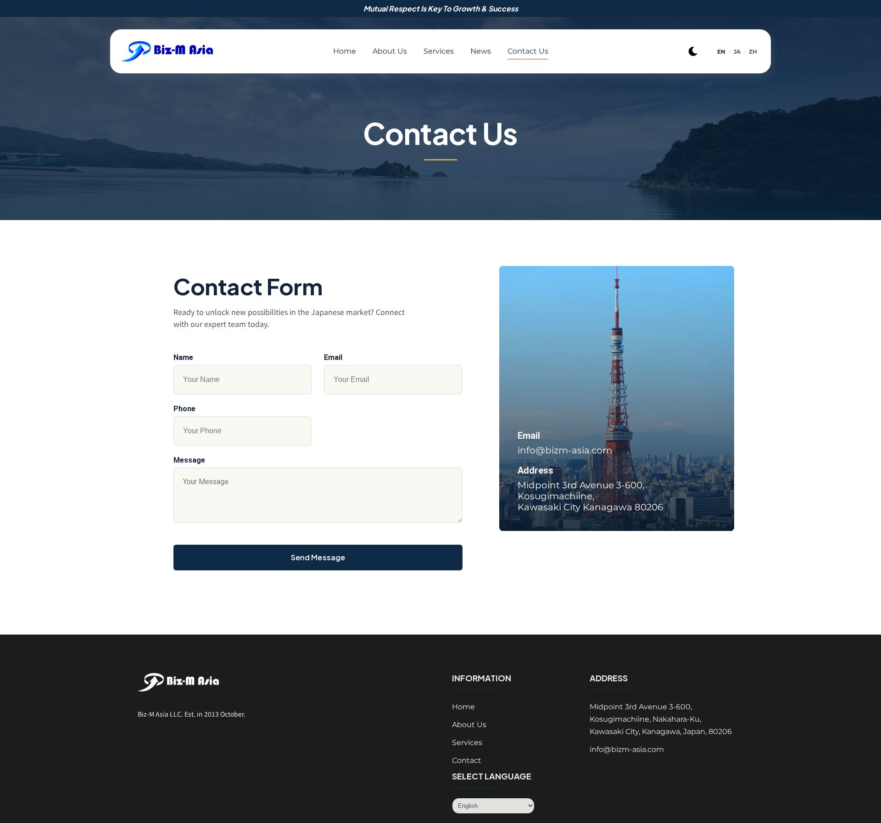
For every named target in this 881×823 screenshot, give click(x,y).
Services (439, 51)
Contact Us (527, 51)
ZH (753, 51)
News (480, 51)
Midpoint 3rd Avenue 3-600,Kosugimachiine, (590, 496)
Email (333, 357)
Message (189, 460)
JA (737, 51)
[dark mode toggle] (693, 51)
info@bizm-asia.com (565, 450)
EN (721, 51)
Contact (466, 760)
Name (183, 357)
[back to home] (180, 51)
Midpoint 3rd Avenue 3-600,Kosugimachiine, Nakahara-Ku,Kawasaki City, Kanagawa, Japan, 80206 (661, 719)
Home (344, 51)
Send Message (318, 557)
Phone (184, 408)
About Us (390, 51)
